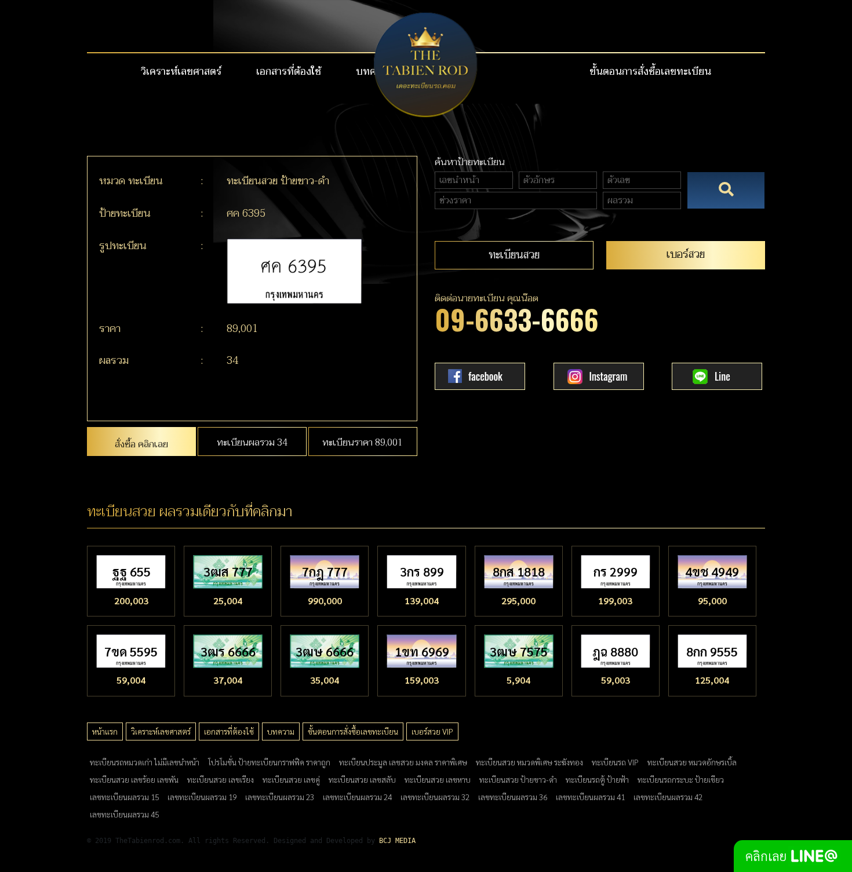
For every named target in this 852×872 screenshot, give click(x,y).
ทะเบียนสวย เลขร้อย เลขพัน (134, 779)
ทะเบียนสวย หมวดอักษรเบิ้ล (692, 762)
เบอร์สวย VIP (432, 731)
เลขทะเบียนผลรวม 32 (434, 796)
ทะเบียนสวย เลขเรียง (220, 779)
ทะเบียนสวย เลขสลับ (362, 779)
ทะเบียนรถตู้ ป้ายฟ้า (597, 779)
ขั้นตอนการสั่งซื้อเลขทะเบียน (650, 72)
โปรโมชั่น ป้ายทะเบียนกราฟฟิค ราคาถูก (269, 762)
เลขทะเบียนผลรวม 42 (667, 796)
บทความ (280, 731)
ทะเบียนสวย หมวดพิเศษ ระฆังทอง (529, 762)
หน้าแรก (105, 731)
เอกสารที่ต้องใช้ (288, 72)
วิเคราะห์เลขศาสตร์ (181, 72)
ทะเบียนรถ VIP (615, 762)
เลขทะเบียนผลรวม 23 (279, 796)
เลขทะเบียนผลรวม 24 (357, 796)
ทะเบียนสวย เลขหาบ (438, 779)
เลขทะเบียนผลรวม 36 (512, 796)
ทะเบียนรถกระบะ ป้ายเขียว (681, 779)
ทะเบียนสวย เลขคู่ (291, 779)
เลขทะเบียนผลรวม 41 (590, 796)
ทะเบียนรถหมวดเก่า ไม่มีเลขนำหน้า (144, 762)
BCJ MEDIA (397, 841)
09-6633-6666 (517, 319)
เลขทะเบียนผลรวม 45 (124, 814)
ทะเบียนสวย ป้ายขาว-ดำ (518, 779)
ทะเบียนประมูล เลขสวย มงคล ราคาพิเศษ (403, 762)
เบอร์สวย (686, 254)
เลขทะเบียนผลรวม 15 (124, 796)
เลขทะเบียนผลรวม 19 (202, 796)
